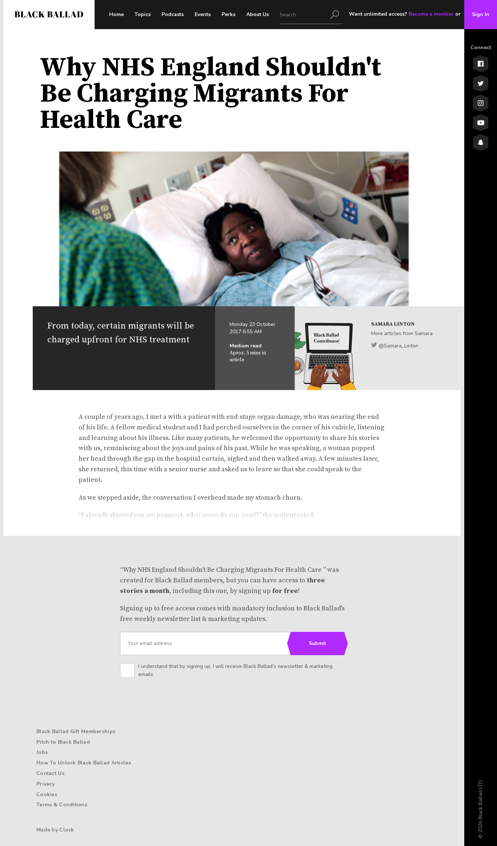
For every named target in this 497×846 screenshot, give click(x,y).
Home (116, 14)
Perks (228, 14)
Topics (143, 14)
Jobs (42, 752)
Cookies (46, 794)
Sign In (480, 14)
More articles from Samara (402, 333)
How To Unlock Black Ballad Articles (83, 762)
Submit (317, 643)
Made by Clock (55, 829)
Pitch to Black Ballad (63, 742)
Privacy (45, 783)
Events (203, 14)
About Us (257, 14)
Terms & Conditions (61, 804)
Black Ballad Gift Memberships (75, 731)
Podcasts (173, 14)
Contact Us (50, 773)
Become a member (431, 14)
